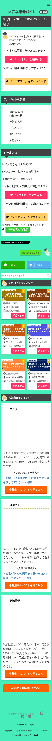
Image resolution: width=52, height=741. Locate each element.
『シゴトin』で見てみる (28, 195)
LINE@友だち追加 (17, 229)
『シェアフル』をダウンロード (28, 81)
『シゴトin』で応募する (28, 59)
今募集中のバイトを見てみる (26, 489)
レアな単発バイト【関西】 (26, 724)
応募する (19, 315)
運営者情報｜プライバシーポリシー (23, 714)
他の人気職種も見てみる (27, 688)
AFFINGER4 (35, 735)
